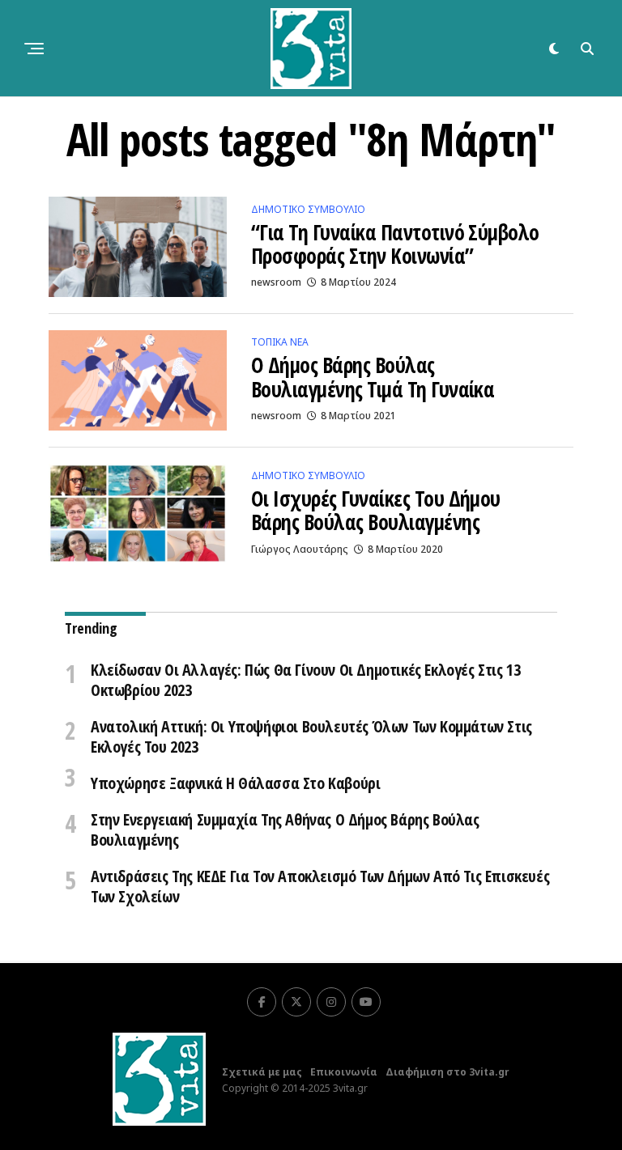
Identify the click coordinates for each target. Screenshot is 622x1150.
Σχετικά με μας (262, 1072)
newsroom (276, 282)
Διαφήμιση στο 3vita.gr (447, 1072)
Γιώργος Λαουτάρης (299, 549)
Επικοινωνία (343, 1072)
